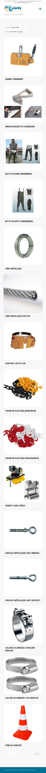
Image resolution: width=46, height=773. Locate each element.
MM (13, 770)
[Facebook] (41, 770)
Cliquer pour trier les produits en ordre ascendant (26, 27)
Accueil (14, 14)
